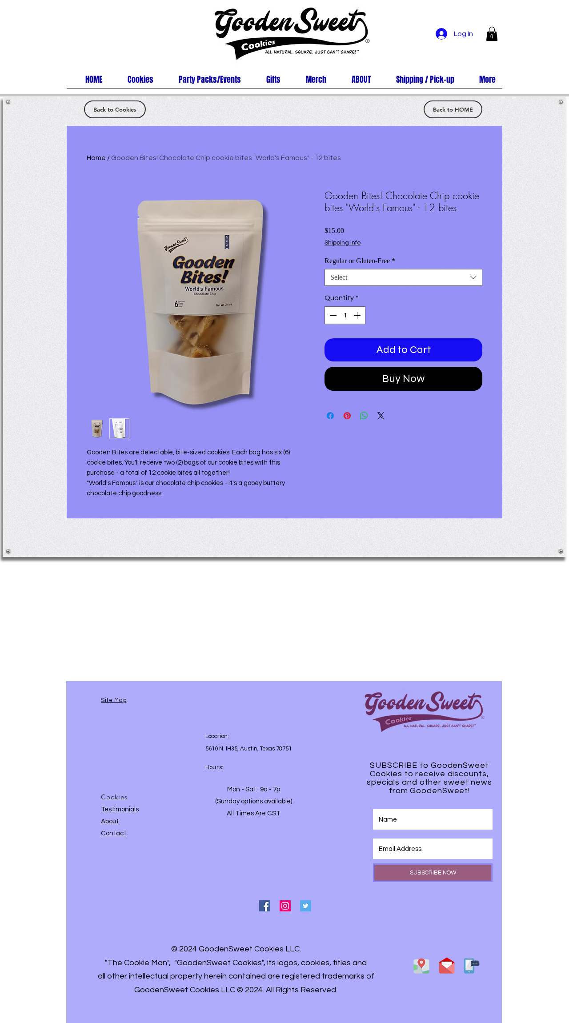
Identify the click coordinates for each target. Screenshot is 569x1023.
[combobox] (403, 277)
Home (96, 157)
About (110, 821)
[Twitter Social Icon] (305, 905)
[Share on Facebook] (330, 415)
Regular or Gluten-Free (360, 261)
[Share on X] (381, 415)
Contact (113, 833)
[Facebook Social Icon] (264, 905)
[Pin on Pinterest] (347, 415)
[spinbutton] (345, 315)
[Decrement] (332, 315)
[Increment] (358, 315)
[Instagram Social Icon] (285, 905)
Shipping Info (343, 243)
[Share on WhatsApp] (364, 415)
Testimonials (120, 809)
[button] (492, 34)
